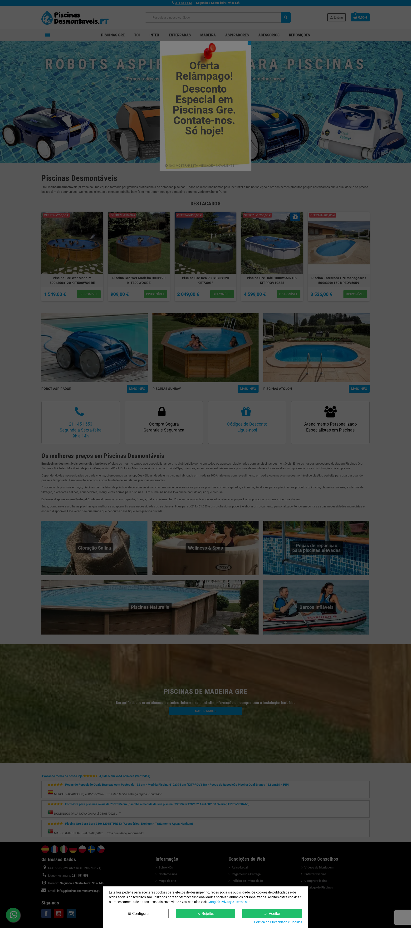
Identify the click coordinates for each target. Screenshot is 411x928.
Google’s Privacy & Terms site (229, 902)
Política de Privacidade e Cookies (278, 922)
